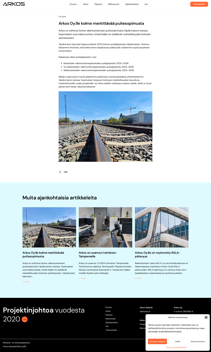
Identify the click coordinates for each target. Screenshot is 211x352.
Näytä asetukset (198, 341)
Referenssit (113, 4)
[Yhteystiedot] (25, 319)
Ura (146, 4)
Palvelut (98, 4)
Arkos (85, 4)
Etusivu (73, 4)
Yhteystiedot (199, 4)
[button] (206, 317)
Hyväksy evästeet (157, 341)
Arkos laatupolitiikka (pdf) (14, 346)
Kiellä (177, 341)
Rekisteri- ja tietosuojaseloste (176, 347)
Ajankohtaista (131, 4)
